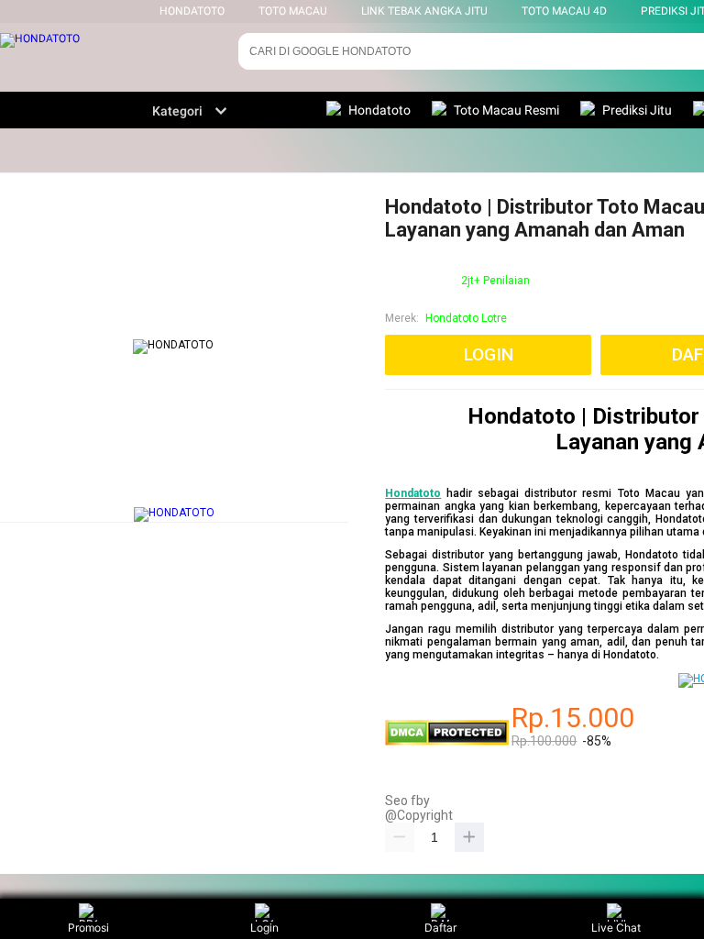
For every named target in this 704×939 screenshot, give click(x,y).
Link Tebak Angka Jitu (424, 11)
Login (264, 927)
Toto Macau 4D (564, 11)
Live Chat (616, 927)
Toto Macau (292, 11)
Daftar (440, 927)
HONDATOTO (192, 11)
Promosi (88, 927)
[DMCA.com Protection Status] (447, 741)
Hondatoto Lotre (466, 318)
